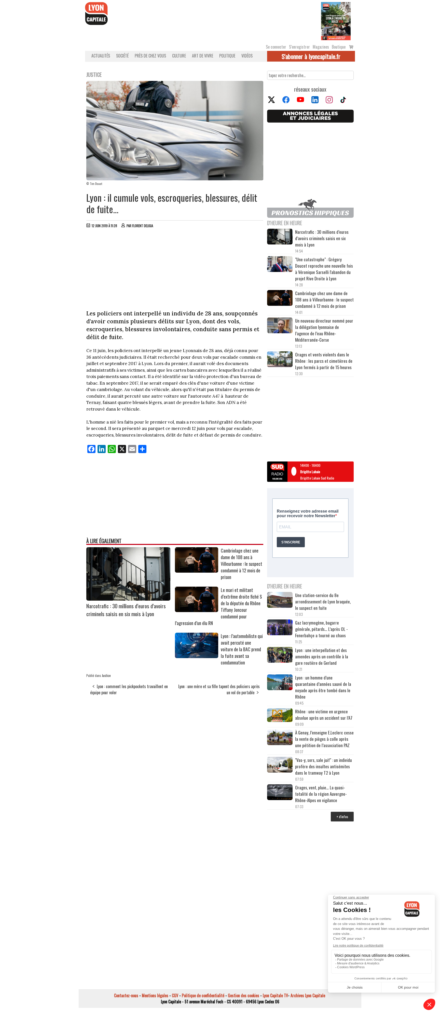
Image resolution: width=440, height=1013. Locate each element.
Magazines (321, 47)
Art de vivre (202, 56)
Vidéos (247, 56)
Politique (227, 56)
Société (122, 56)
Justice (106, 675)
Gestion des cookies (243, 995)
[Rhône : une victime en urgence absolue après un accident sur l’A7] (280, 715)
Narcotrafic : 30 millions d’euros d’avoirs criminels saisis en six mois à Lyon (126, 610)
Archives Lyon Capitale (308, 995)
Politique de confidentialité (203, 995)
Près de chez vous (150, 56)
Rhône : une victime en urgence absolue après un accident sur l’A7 (323, 714)
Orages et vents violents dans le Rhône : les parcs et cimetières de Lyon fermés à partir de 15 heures (323, 360)
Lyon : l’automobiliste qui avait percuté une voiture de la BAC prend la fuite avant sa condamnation (242, 649)
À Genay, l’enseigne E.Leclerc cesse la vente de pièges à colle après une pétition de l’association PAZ (324, 738)
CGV (175, 995)
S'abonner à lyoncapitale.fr (311, 56)
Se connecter (276, 47)
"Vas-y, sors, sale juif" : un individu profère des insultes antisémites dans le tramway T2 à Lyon (323, 766)
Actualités (100, 56)
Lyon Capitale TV (275, 995)
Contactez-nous (126, 995)
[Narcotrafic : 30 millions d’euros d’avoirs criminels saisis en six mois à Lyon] (128, 599)
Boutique (339, 47)
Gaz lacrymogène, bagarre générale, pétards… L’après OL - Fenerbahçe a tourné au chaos (321, 629)
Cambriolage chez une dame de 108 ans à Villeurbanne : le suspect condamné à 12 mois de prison (241, 563)
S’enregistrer (299, 47)
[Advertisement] (175, 270)
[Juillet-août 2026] (336, 21)
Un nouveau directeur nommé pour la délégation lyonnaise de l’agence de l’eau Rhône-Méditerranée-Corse (324, 330)
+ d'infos (342, 816)
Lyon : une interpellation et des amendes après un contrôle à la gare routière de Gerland (321, 656)
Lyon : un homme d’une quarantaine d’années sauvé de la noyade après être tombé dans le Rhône (323, 687)
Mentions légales (155, 995)
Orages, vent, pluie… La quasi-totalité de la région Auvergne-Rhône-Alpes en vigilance (321, 793)
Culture (179, 56)
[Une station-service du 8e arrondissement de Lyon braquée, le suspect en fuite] (280, 600)
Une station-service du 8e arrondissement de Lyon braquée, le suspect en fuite (323, 601)
